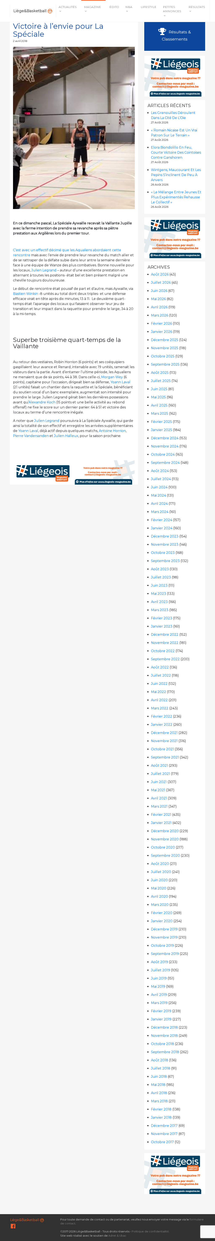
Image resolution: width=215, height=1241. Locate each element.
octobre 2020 (163, 847)
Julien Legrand (43, 270)
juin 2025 (159, 389)
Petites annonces (172, 9)
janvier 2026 (161, 332)
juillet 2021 (160, 774)
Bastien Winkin (25, 294)
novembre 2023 (164, 545)
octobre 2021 (162, 749)
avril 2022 (159, 700)
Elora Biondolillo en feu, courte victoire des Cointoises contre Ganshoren (176, 152)
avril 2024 (159, 504)
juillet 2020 (161, 872)
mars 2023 (159, 610)
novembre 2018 (164, 1036)
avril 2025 (159, 405)
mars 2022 (159, 708)
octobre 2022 (163, 651)
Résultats (197, 7)
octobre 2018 (162, 1044)
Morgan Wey (112, 377)
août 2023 (160, 569)
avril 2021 (159, 798)
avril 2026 (159, 307)
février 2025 (161, 422)
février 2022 (161, 716)
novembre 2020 (165, 839)
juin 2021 (159, 782)
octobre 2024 (163, 454)
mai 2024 (158, 495)
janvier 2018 (161, 1117)
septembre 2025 (165, 364)
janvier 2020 (162, 921)
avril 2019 (159, 995)
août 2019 (159, 962)
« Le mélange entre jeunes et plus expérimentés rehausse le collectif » (176, 197)
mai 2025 (158, 397)
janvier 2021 (161, 823)
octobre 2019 (162, 946)
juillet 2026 (161, 283)
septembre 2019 (165, 954)
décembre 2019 (164, 929)
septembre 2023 (165, 561)
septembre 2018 (165, 1052)
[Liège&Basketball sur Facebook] (13, 1227)
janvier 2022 (161, 725)
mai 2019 (158, 987)
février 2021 (161, 815)
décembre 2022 (164, 635)
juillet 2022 (161, 675)
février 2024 (161, 520)
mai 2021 (158, 790)
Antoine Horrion (112, 431)
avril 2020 (159, 896)
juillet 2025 (161, 381)
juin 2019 (159, 978)
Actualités (68, 7)
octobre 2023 (163, 553)
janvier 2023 (161, 626)
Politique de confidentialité (150, 1231)
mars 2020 (160, 905)
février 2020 (161, 913)
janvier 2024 (161, 528)
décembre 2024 (164, 438)
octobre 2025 (162, 356)
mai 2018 (158, 1085)
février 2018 (161, 1109)
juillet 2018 (160, 1068)
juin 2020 (159, 880)
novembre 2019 (164, 937)
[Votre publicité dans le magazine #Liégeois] (74, 472)
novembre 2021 (164, 741)
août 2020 (160, 864)
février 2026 (161, 324)
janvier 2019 (161, 1019)
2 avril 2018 (20, 41)
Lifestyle (148, 7)
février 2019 (161, 1011)
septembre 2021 (165, 757)
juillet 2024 (161, 479)
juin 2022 (159, 684)
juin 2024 (159, 487)
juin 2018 (159, 1077)
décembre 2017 (164, 1126)
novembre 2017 (164, 1134)
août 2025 (160, 373)
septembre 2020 (165, 856)
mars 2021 (159, 806)
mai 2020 (158, 888)
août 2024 (160, 471)
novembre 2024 (164, 446)
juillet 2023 (161, 577)
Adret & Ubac (117, 1235)
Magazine (92, 7)
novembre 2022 (164, 643)
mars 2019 (159, 1003)
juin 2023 (159, 585)
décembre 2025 (164, 340)
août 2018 (159, 1060)
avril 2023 (159, 602)
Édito (114, 7)
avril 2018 (159, 1093)
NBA (128, 7)
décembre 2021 (164, 733)
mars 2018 (159, 1101)
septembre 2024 (165, 463)
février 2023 (161, 618)
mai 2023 (158, 594)
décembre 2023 (164, 536)
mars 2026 (159, 315)
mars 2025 (159, 414)
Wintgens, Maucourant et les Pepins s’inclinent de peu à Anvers (176, 175)
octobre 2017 (162, 1142)
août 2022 (160, 667)
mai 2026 (158, 299)
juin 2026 (159, 291)
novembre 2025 (164, 348)
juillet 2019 (160, 970)
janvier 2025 (161, 430)
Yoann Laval (120, 382)
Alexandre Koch (42, 402)
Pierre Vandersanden (31, 436)
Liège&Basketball (30, 10)
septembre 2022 (165, 659)
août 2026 (160, 274)
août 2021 (159, 766)
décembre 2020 (165, 831)
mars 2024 (159, 512)
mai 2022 (158, 692)
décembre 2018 (164, 1027)
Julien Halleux (66, 436)
